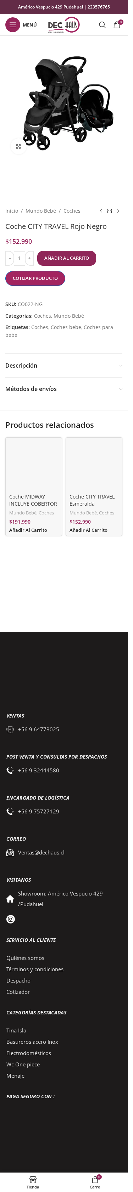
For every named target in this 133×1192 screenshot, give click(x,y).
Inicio (11, 210)
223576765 (99, 7)
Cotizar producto (35, 278)
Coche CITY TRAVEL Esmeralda (92, 500)
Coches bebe (66, 327)
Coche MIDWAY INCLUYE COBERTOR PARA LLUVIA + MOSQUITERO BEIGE (33, 507)
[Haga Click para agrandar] (19, 146)
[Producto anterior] (101, 211)
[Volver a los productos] (109, 211)
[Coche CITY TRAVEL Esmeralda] (94, 465)
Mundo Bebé (41, 210)
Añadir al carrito (66, 258)
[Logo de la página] (64, 24)
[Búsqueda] (102, 25)
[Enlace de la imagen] (59, 670)
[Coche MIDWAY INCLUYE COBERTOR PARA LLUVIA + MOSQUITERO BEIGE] (33, 465)
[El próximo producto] (118, 211)
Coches (72, 210)
